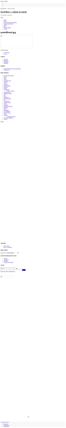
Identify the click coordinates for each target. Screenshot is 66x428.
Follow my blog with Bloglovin (8, 271)
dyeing (5, 88)
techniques (6, 110)
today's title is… (7, 112)
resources (6, 105)
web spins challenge (8, 117)
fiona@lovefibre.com (12, 412)
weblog (5, 258)
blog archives (4, 253)
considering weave (11, 116)
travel (5, 114)
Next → (5, 53)
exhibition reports (8, 93)
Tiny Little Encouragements (10, 22)
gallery (5, 25)
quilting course (7, 102)
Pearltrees (6, 60)
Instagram (6, 62)
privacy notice (6, 425)
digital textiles (7, 85)
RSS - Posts (6, 246)
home (5, 20)
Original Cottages (11, 420)
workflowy (6, 259)
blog (5, 26)
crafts (5, 83)
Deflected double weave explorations (12, 68)
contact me (6, 424)
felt (4, 94)
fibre (5, 96)
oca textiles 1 (7, 101)
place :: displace (10, 91)
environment (7, 89)
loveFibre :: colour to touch (14, 12)
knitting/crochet (7, 98)
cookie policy (6, 426)
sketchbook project (8, 106)
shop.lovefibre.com (6, 397)
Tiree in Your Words (8, 262)
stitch (5, 108)
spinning (6, 107)
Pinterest (6, 59)
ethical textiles (7, 92)
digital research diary (8, 23)
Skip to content (4, 1)
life (4, 100)
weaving (6, 115)
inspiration (6, 97)
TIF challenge (7, 111)
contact (5, 28)
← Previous (6, 52)
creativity (6, 84)
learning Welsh (7, 27)
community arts (7, 80)
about (5, 21)
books (5, 76)
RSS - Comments (8, 247)
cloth (5, 78)
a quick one (6, 70)
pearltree (6, 261)
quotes (5, 103)
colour (5, 79)
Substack (6, 63)
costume (6, 82)
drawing (6, 87)
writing (5, 119)
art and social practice (9, 75)
